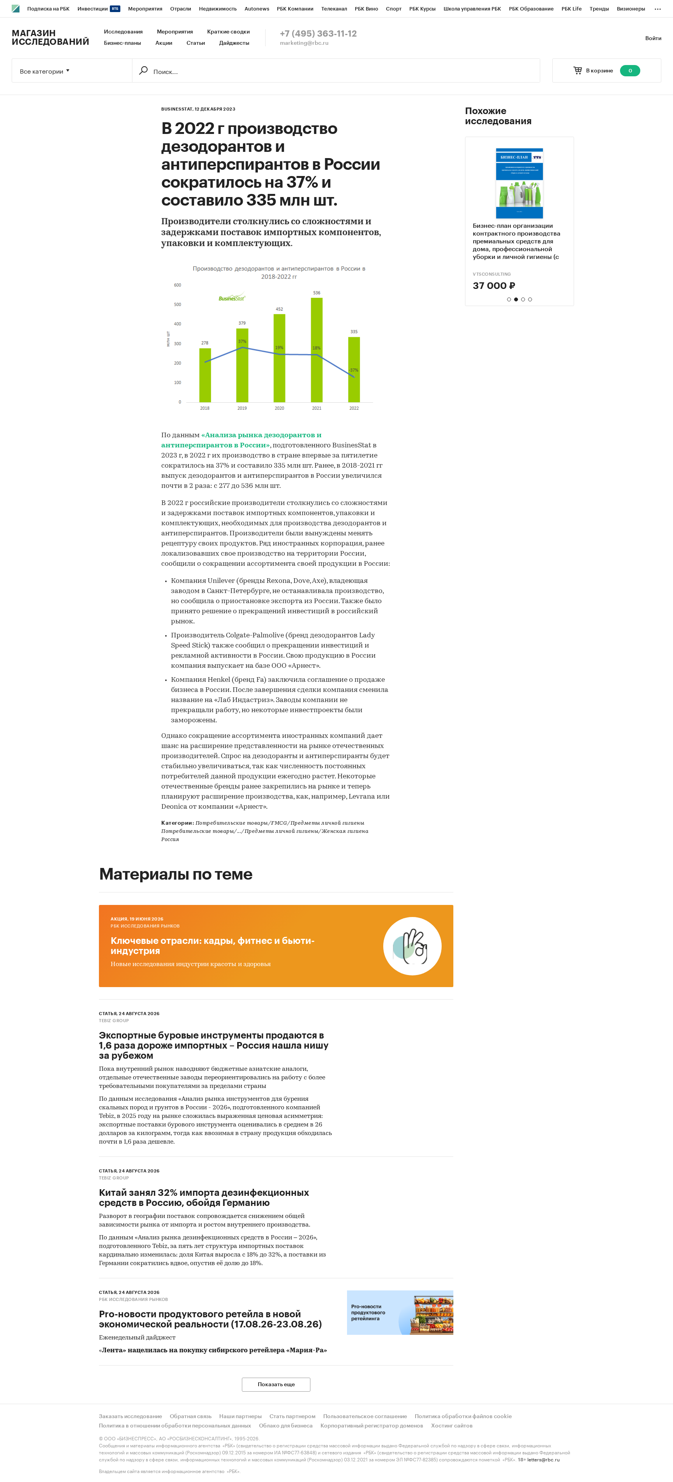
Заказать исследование (130, 1416)
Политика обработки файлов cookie (463, 1416)
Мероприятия (175, 32)
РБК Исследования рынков (145, 926)
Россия (170, 840)
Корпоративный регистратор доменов (372, 1426)
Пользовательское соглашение (365, 1416)
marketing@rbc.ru (304, 43)
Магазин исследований (50, 37)
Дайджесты (234, 43)
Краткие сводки (228, 32)
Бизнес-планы (122, 43)
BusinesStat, (177, 109)
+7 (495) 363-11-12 (318, 34)
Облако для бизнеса (286, 1426)
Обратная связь (190, 1416)
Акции (163, 43)
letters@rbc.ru (543, 1459)
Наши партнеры (240, 1416)
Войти (653, 38)
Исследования (123, 32)
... (657, 7)
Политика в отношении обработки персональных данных (175, 1426)
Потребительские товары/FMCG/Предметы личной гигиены (280, 823)
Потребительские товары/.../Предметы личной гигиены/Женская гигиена (264, 831)
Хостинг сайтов (452, 1426)
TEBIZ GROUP (488, 274)
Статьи (196, 43)
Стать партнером (292, 1416)
